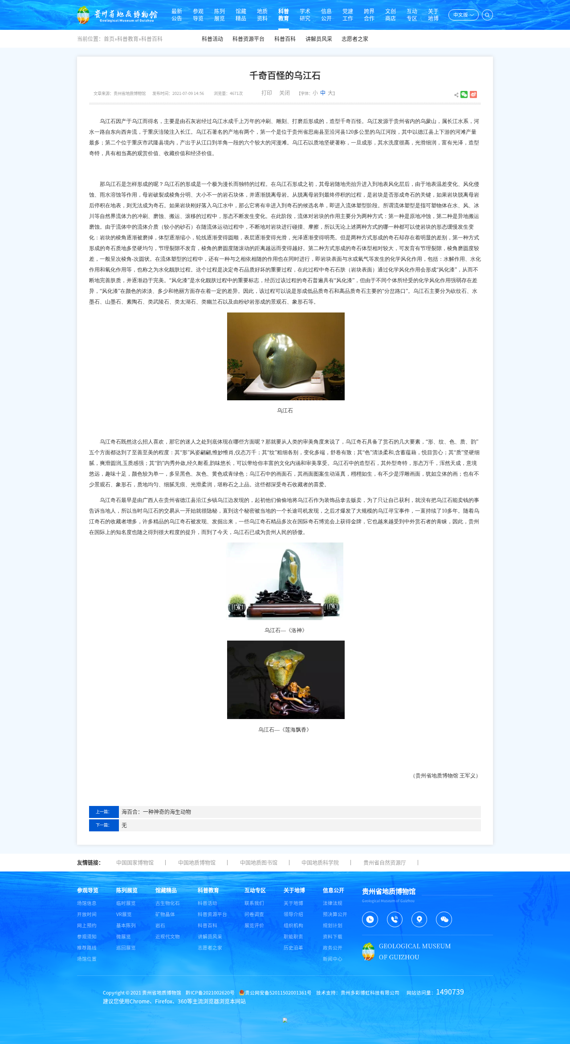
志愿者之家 (355, 38)
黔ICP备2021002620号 (210, 993)
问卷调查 (254, 914)
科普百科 (285, 38)
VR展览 (124, 914)
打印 (266, 92)
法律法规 (332, 903)
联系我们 (254, 903)
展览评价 (254, 925)
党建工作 (347, 14)
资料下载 (332, 936)
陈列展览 (219, 14)
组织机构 (293, 925)
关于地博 (433, 14)
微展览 (123, 936)
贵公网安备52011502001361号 (278, 993)
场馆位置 (87, 959)
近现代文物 (167, 936)
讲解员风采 (318, 38)
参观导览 (198, 14)
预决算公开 (335, 914)
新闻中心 (332, 959)
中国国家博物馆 (135, 862)
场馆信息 (87, 903)
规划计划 (332, 925)
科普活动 (212, 38)
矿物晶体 (165, 914)
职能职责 (293, 936)
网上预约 (87, 925)
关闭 (284, 92)
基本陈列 (126, 925)
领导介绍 (293, 914)
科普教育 (283, 14)
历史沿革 (293, 947)
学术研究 (305, 14)
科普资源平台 (248, 38)
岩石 (160, 925)
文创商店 (390, 14)
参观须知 (87, 936)
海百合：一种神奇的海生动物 (156, 811)
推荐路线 (87, 947)
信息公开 (326, 14)
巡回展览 (126, 947)
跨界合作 (369, 14)
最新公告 (176, 14)
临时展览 (126, 903)
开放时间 (87, 914)
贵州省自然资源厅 (384, 862)
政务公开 (332, 947)
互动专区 (412, 14)
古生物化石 (167, 903)
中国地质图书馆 (258, 862)
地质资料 (262, 14)
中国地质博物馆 (197, 862)
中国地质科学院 (320, 862)
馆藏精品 (241, 14)
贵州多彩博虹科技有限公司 (370, 993)
